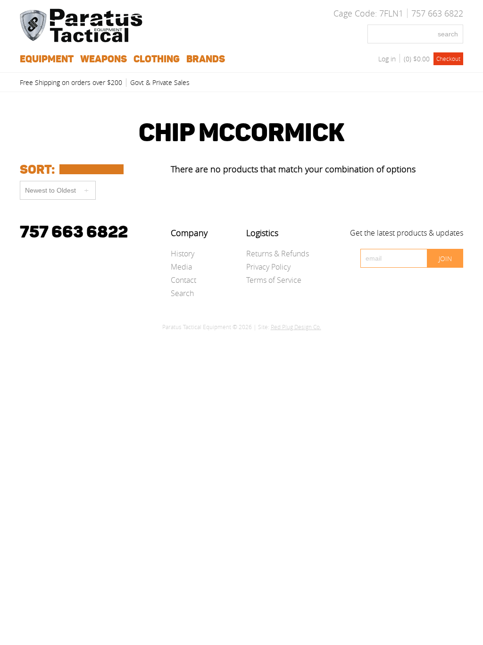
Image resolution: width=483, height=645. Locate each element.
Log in (387, 58)
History (182, 253)
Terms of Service (273, 280)
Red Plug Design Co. (296, 327)
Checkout (448, 58)
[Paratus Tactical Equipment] (81, 39)
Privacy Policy (268, 267)
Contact (183, 280)
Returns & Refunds (277, 253)
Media (181, 267)
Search (182, 293)
